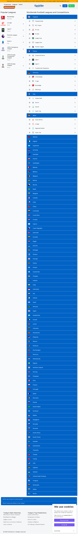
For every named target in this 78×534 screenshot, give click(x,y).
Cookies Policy (67, 515)
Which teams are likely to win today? (14, 503)
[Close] (77, 1)
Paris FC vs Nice (32, 519)
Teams (20, 4)
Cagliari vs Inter (7, 519)
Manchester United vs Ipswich (11, 514)
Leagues (14, 4)
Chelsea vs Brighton (33, 522)
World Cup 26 (9, 7)
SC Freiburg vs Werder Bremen (36, 524)
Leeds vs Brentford (33, 514)
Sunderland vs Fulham (34, 517)
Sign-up (71, 6)
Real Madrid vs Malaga (9, 517)
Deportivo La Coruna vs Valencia (12, 522)
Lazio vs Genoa (7, 524)
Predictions (7, 4)
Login (64, 6)
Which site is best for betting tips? (13, 499)
